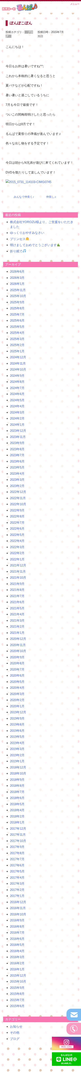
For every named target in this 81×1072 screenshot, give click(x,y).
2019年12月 (18, 712)
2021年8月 (17, 589)
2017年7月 (17, 859)
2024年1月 (17, 424)
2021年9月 (17, 583)
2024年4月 (17, 406)
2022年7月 (17, 522)
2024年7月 (17, 388)
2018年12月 (18, 767)
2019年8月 (17, 724)
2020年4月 (17, 687)
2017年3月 (17, 883)
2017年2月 (17, 890)
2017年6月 (17, 865)
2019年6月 (17, 730)
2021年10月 (18, 577)
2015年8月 (17, 993)
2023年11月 (18, 437)
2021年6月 (17, 602)
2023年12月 (18, 430)
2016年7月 (17, 932)
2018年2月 (17, 816)
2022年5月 (17, 535)
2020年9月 (17, 657)
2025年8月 (17, 308)
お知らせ (16, 1026)
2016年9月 (17, 920)
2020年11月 (18, 645)
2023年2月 (17, 486)
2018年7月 (17, 792)
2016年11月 (18, 908)
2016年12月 (18, 902)
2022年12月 (18, 492)
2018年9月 (17, 779)
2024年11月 (18, 363)
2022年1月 (17, 559)
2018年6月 (17, 798)
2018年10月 (18, 773)
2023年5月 (17, 467)
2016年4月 (17, 951)
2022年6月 (17, 528)
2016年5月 (17, 944)
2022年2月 (17, 553)
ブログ (14, 1038)
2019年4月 (17, 743)
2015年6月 (17, 1006)
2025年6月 (17, 320)
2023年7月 (17, 455)
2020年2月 (17, 700)
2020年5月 (17, 681)
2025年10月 (18, 296)
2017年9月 (17, 847)
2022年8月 (17, 516)
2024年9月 (17, 375)
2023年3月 (17, 479)
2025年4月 (17, 332)
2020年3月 (17, 694)
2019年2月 (17, 755)
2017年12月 (18, 828)
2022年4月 (17, 541)
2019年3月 (17, 749)
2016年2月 (17, 963)
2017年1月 (17, 896)
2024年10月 (18, 369)
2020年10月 (18, 651)
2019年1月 (17, 761)
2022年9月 (17, 510)
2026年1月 (17, 283)
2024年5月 (17, 400)
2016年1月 (17, 969)
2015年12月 (18, 975)
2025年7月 (17, 314)
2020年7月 (17, 669)
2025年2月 (17, 345)
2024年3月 (17, 412)
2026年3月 (17, 277)
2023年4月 (17, 473)
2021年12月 (18, 565)
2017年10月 (18, 841)
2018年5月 (17, 804)
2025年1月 (17, 351)
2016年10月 (18, 914)
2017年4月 (17, 877)
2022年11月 (18, 498)
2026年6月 (17, 271)
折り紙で (16, 251)
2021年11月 (18, 571)
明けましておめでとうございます (33, 245)
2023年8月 (17, 449)
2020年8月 (17, 663)
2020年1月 (17, 706)
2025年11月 (18, 290)
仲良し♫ (51, 196)
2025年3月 (17, 339)
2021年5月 (17, 608)
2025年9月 (17, 302)
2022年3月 (17, 547)
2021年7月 (17, 596)
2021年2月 (17, 626)
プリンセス (18, 239)
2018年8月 (17, 785)
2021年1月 (17, 632)
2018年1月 (17, 822)
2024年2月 (17, 418)
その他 (14, 1032)
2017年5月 (17, 871)
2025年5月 (17, 326)
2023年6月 (17, 461)
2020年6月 (17, 675)
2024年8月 (17, 381)
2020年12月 (18, 638)
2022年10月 (18, 504)
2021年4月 (17, 614)
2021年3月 (17, 620)
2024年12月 (18, 357)
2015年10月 (18, 981)
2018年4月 (17, 810)
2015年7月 (17, 1000)
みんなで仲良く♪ (24, 196)
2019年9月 (17, 718)
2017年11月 (18, 834)
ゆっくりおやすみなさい (27, 232)
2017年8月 (17, 853)
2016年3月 (17, 957)
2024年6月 (17, 394)
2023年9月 (17, 443)
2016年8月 (17, 926)
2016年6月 (17, 938)
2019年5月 (17, 736)
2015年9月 (17, 987)
